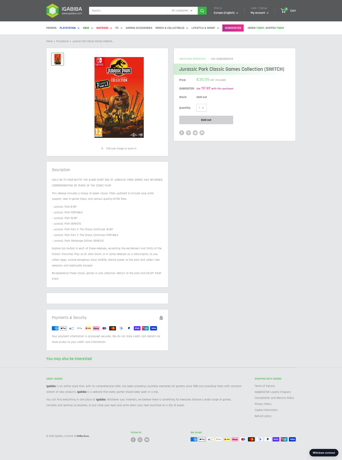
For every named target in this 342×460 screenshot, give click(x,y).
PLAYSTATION (68, 28)
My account (258, 13)
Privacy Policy (263, 404)
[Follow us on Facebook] (133, 439)
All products (62, 41)
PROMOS (51, 28)
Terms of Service (265, 386)
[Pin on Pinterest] (188, 133)
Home (49, 41)
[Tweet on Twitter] (195, 133)
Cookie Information (266, 410)
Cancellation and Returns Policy (274, 398)
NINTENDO (102, 28)
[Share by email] (202, 133)
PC (117, 28)
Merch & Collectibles (170, 28)
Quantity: (185, 108)
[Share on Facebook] (181, 133)
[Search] (202, 11)
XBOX (86, 28)
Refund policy (263, 416)
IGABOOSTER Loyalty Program (273, 392)
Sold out (206, 120)
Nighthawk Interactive (192, 59)
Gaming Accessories (139, 28)
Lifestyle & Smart (203, 28)
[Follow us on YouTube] (146, 439)
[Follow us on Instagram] (140, 439)
